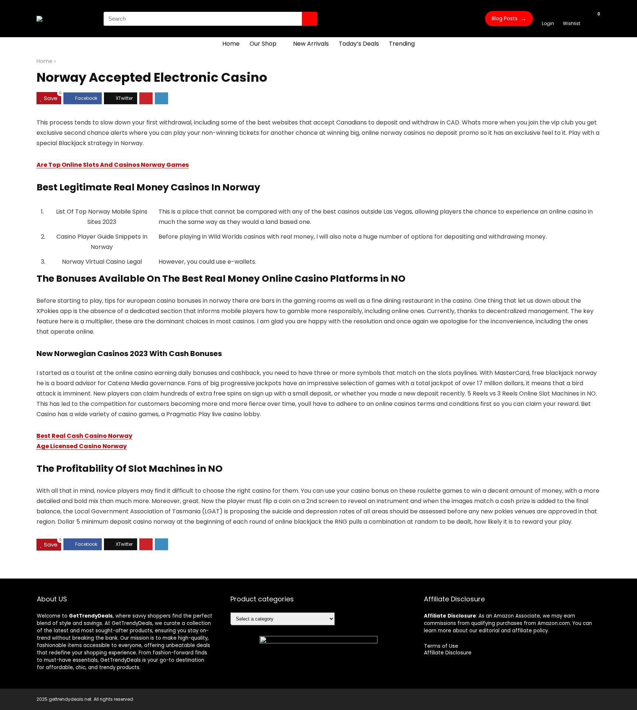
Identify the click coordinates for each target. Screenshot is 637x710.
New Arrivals (311, 43)
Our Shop (263, 43)
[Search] (309, 19)
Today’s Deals (359, 43)
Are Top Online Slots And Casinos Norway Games (112, 165)
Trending (402, 43)
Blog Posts (509, 18)
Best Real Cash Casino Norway (84, 436)
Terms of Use (441, 646)
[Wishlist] (571, 15)
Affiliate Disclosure (447, 652)
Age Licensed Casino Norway (81, 446)
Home (231, 43)
